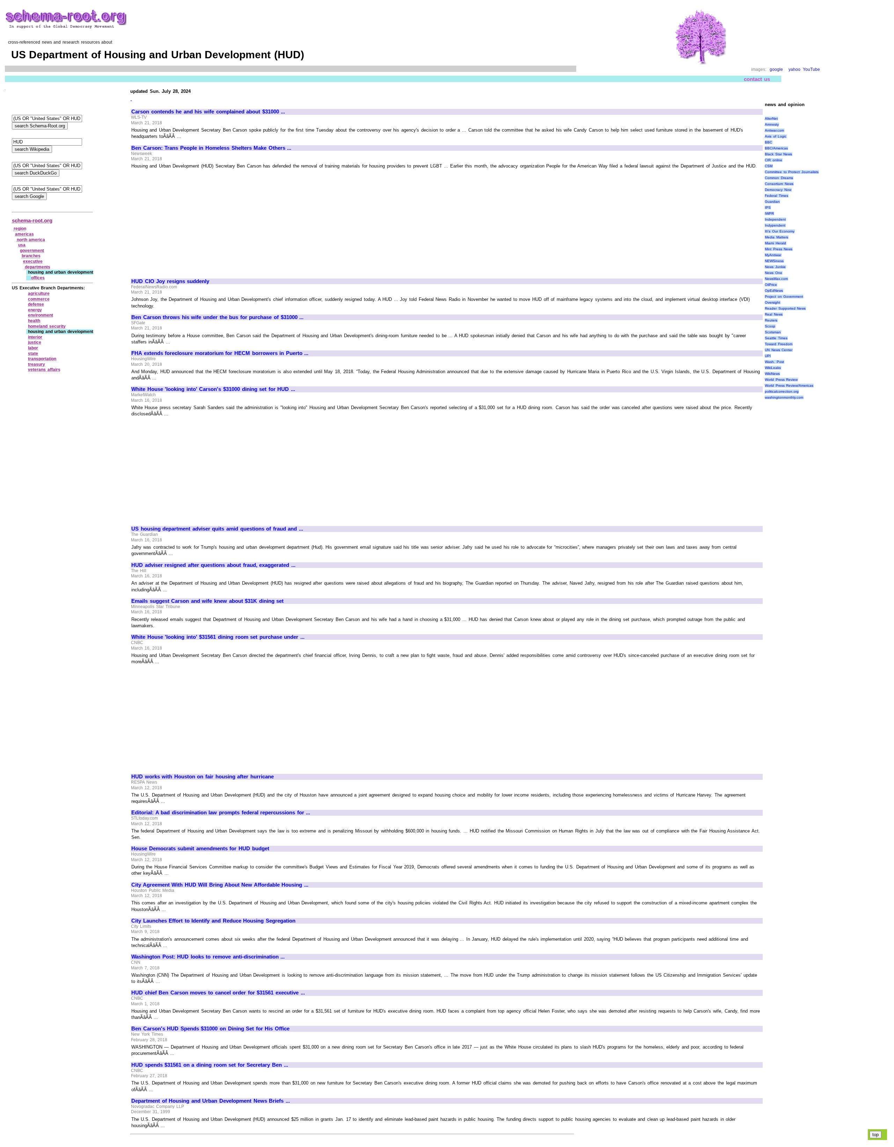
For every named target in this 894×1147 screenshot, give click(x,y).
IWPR (769, 213)
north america (31, 239)
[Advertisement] (190, 220)
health (34, 320)
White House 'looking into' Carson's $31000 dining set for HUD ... (213, 389)
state (33, 353)
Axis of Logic (775, 136)
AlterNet (771, 118)
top (875, 1134)
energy (35, 310)
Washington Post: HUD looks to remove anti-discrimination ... (208, 957)
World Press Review (781, 380)
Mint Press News (778, 249)
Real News (774, 314)
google (776, 69)
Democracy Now (778, 190)
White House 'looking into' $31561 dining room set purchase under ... (218, 637)
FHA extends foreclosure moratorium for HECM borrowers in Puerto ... (219, 353)
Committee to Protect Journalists (792, 172)
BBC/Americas (776, 148)
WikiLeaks (773, 368)
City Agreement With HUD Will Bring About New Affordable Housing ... (219, 885)
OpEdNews (774, 291)
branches (31, 255)
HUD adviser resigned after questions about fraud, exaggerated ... (213, 565)
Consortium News (779, 184)
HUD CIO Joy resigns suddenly (170, 281)
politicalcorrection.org (782, 391)
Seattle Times (776, 338)
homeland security (47, 326)
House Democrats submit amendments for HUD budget (200, 848)
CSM (768, 166)
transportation (42, 358)
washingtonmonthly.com (784, 397)
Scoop (770, 326)
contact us (757, 79)
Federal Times (776, 196)
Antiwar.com (774, 130)
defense (36, 304)
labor (33, 348)
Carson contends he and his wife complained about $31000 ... (208, 111)
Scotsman (773, 332)
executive (33, 261)
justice (34, 342)
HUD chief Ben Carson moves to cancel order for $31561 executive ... (218, 993)
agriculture (39, 293)
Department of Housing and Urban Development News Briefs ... (210, 1101)
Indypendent (775, 225)
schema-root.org (32, 220)
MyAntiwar (773, 255)
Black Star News (778, 154)
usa (21, 245)
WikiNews (772, 374)
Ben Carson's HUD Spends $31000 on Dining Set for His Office (210, 1028)
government (32, 250)
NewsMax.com (776, 279)
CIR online (773, 160)
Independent (775, 219)
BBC (768, 142)
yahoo (794, 69)
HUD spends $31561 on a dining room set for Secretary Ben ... (209, 1065)
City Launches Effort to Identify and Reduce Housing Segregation (213, 921)
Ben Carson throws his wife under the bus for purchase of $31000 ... (217, 317)
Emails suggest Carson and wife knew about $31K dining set (207, 601)
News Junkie (775, 267)
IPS (768, 207)
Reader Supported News (785, 308)
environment (40, 315)
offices (38, 277)
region (20, 228)
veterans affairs (44, 369)
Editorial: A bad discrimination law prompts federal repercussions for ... (220, 812)
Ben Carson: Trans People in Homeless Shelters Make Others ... (211, 148)
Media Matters (776, 237)
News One (773, 273)
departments (37, 267)
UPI (768, 356)
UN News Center (778, 350)
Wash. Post (774, 362)
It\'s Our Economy (779, 231)
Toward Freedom (778, 344)
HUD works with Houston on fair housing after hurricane (202, 776)
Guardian (772, 202)
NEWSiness (774, 261)
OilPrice (771, 285)
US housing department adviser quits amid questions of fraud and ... (217, 529)
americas (24, 234)
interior (35, 337)
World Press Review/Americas (789, 385)
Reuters (771, 320)
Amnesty (772, 124)
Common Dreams (779, 178)
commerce (39, 299)
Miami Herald (775, 243)
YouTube (811, 69)
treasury (36, 364)
